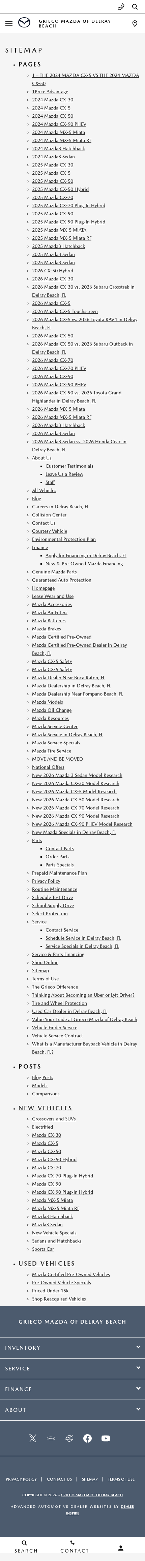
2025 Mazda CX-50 (52, 181)
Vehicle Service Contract (57, 1035)
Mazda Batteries (49, 620)
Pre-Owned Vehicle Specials (61, 1282)
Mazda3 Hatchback (52, 1216)
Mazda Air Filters (49, 612)
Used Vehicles (47, 1263)
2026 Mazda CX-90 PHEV (59, 384)
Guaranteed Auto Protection (61, 580)
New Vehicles (45, 1108)
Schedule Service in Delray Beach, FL (83, 938)
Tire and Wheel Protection (59, 1003)
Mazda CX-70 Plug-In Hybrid (62, 1175)
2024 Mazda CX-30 (52, 99)
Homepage (43, 588)
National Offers (48, 767)
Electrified (42, 1127)
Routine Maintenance (54, 889)
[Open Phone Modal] (121, 7)
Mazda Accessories (52, 604)
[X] (32, 1438)
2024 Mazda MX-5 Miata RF (61, 140)
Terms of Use (45, 978)
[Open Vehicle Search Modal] (136, 7)
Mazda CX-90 (46, 1184)
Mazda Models (47, 702)
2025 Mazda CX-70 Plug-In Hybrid (68, 205)
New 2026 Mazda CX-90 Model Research (75, 816)
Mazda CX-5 (45, 1143)
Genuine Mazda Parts (54, 571)
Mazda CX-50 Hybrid (54, 1159)
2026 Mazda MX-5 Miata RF (61, 417)
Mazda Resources (50, 718)
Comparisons (46, 1093)
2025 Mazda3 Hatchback (58, 246)
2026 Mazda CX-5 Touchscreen (65, 311)
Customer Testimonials (69, 466)
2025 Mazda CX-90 (52, 213)
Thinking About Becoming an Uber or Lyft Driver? (83, 995)
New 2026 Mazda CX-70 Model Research (75, 808)
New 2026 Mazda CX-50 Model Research (75, 799)
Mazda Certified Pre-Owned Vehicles (71, 1274)
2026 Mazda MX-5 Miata (58, 409)
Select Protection (50, 913)
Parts (37, 840)
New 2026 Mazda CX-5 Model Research (74, 791)
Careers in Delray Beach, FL (60, 506)
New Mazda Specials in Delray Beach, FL (74, 832)
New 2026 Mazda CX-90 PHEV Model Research (82, 824)
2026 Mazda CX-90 (52, 376)
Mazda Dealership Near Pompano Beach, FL (77, 694)
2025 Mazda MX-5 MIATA (59, 230)
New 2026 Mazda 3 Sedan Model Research (77, 775)
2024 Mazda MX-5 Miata (58, 132)
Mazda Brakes (46, 628)
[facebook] (87, 1438)
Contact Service (62, 930)
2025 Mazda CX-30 (52, 165)
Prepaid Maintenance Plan (59, 873)
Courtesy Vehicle (49, 531)
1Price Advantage (50, 91)
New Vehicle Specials (54, 1232)
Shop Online (45, 962)
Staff (50, 482)
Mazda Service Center (55, 726)
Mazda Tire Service (51, 751)
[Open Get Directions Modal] (135, 23)
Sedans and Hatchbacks (57, 1241)
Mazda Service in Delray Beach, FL (67, 734)
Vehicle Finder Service (54, 1027)
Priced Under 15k (50, 1290)
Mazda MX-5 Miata (52, 1200)
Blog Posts (42, 1077)
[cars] (51, 1438)
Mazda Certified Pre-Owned (61, 637)
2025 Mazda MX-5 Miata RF (61, 238)
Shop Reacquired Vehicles (59, 1299)
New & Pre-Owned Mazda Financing (84, 563)
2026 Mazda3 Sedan (53, 433)
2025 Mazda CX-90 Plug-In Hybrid (68, 222)
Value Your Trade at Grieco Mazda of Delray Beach (84, 1019)
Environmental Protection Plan (64, 539)
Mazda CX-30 (46, 1135)
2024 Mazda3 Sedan (53, 156)
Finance (40, 547)
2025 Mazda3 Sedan (53, 254)
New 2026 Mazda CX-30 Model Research (75, 783)
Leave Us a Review (64, 474)
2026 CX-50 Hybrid (52, 270)
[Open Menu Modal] (9, 23)
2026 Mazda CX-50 (52, 335)
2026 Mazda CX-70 (52, 360)
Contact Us (44, 523)
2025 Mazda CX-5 (51, 173)
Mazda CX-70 (46, 1167)
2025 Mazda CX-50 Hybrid (60, 189)
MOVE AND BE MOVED (57, 759)
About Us (42, 458)
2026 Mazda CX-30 (52, 278)
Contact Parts (60, 848)
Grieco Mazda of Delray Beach (92, 1495)
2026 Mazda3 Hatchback (58, 425)
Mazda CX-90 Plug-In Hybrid (62, 1192)
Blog (36, 498)
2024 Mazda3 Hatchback (58, 148)
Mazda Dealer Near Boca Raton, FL (68, 677)
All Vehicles (44, 490)
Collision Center (49, 515)
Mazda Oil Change (51, 710)
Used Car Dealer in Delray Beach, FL (69, 1011)
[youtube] (105, 1438)
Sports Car (43, 1249)
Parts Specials (60, 864)
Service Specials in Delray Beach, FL (82, 946)
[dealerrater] (69, 1438)
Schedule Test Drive (52, 897)
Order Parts (57, 856)
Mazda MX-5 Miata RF (55, 1208)
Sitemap (40, 970)
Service (39, 921)
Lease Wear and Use (53, 596)
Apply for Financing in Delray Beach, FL (86, 555)
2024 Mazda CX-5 (51, 108)
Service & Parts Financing (58, 954)
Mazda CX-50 (46, 1151)
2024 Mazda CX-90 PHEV (59, 124)
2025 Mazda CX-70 (52, 197)
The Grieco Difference (55, 987)
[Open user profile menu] (121, 1548)
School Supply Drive (53, 905)
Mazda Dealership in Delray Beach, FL (71, 685)
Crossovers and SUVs (54, 1118)
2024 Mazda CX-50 (52, 116)
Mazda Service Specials (56, 742)
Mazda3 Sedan (47, 1224)
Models (40, 1085)
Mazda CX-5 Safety (52, 661)
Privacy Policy (46, 881)
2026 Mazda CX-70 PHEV (59, 368)
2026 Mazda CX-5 (51, 303)
